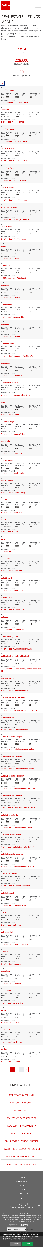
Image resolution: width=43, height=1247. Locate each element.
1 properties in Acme (9, 531)
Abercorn (5, 285)
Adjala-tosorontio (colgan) (11, 736)
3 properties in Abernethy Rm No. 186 (16, 395)
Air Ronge (5, 1029)
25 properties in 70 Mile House (13, 239)
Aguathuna (5, 971)
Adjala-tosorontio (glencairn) (12, 775)
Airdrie (4, 1049)
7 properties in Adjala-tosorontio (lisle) (16, 827)
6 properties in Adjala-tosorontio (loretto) (17, 846)
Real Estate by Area (21, 1133)
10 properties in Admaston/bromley (15, 885)
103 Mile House (7, 129)
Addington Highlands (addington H (15, 656)
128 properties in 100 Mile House (14, 102)
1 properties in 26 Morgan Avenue (15, 219)
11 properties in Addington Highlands (16, 648)
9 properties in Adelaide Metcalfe (14, 690)
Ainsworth (5, 1010)
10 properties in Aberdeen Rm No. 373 (17, 356)
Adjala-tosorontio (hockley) (12, 795)
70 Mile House (7, 226)
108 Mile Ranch (7, 148)
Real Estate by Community (21, 1125)
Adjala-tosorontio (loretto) (11, 834)
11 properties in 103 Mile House (14, 141)
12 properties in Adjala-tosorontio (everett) (18, 768)
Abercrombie (6, 304)
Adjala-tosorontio (8, 717)
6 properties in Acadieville (11, 512)
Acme (3, 519)
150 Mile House (7, 187)
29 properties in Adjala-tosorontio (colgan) (18, 749)
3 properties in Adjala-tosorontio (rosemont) (18, 866)
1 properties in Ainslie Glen (12, 1003)
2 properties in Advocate (11, 924)
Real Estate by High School (21, 1164)
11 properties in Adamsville (12, 629)
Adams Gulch (6, 577)
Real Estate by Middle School (21, 1156)
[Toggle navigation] (38, 5)
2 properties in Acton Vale (11, 570)
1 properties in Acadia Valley (13, 473)
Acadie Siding (7, 480)
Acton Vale (5, 558)
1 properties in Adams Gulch (12, 590)
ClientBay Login (21, 1189)
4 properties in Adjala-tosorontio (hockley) (18, 807)
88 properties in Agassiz (11, 964)
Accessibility (21, 1181)
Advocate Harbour (8, 932)
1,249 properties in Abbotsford (13, 278)
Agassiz (4, 951)
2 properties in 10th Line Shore (13, 180)
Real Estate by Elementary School (21, 1148)
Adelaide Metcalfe (8, 678)
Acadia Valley (7, 460)
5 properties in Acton (9, 551)
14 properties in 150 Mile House (14, 199)
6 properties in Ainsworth (11, 1022)
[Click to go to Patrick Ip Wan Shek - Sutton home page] (5, 5)
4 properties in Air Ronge (11, 1042)
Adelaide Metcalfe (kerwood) (13, 697)
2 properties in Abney (10, 414)
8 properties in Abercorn (11, 297)
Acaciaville (5, 441)
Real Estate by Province (22, 1095)
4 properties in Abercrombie (12, 317)
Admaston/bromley (9, 873)
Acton (3, 538)
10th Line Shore (7, 168)
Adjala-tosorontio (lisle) (10, 815)
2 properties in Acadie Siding (13, 492)
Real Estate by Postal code (21, 1118)
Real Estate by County (21, 1102)
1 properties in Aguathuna (11, 983)
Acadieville (5, 499)
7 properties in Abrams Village (13, 434)
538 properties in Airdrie (11, 1061)
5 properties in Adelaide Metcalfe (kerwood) (19, 710)
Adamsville (5, 617)
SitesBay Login (21, 1193)
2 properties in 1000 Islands (12, 121)
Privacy (21, 1177)
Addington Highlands (10, 636)
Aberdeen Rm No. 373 (10, 343)
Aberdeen (5, 324)
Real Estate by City (21, 1110)
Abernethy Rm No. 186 (10, 382)
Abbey (4, 246)
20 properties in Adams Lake (13, 609)
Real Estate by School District (21, 1141)
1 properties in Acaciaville (11, 453)
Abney (4, 402)
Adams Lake (6, 597)
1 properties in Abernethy (11, 375)
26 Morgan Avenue (9, 207)
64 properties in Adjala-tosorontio (14, 729)
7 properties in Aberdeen (11, 336)
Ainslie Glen (6, 990)
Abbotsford (5, 265)
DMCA (21, 1185)
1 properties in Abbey (10, 258)
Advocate (5, 912)
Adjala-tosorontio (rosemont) (12, 854)
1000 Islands (6, 109)
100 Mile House (7, 89)
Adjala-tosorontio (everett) (11, 756)
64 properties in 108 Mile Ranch (14, 160)
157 (26, 1069)
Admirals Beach (7, 893)
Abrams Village (7, 421)
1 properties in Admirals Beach (13, 905)
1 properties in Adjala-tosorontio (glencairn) (18, 788)
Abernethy (5, 363)
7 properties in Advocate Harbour (14, 944)
